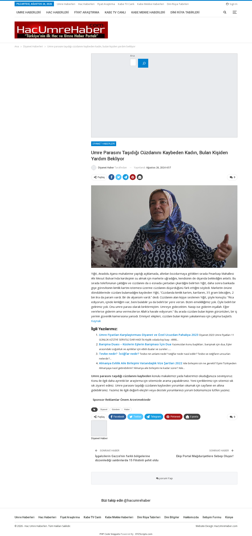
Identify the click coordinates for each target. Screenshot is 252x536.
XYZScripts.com (143, 533)
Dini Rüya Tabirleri (178, 4)
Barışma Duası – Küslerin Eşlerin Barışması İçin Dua (135, 344)
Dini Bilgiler (171, 517)
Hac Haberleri (86, 4)
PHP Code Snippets (110, 533)
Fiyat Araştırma (106, 4)
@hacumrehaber (137, 500)
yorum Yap (166, 478)
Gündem (116, 409)
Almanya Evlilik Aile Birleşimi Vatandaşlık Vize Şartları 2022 (140, 363)
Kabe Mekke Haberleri (150, 4)
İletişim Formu (212, 517)
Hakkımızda (191, 517)
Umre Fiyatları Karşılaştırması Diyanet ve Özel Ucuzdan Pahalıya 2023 (148, 335)
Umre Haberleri (66, 4)
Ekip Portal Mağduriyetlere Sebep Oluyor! (204, 456)
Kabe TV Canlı (126, 4)
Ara (132, 55)
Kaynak (96, 321)
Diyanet (103, 409)
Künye (229, 517)
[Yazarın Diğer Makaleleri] (99, 428)
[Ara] (143, 63)
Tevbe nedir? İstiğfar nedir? (119, 354)
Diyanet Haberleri (104, 143)
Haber (127, 409)
